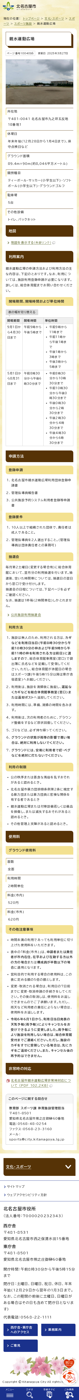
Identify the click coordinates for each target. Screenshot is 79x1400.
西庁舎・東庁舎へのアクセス (21, 1330)
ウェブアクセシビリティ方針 (27, 1195)
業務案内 (55, 1329)
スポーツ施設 (23, 23)
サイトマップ (16, 1186)
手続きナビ (49, 1389)
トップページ (31, 18)
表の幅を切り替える (22, 312)
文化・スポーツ (54, 18)
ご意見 (16, 1345)
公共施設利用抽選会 (26, 614)
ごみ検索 (69, 1389)
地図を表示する (31, 242)
